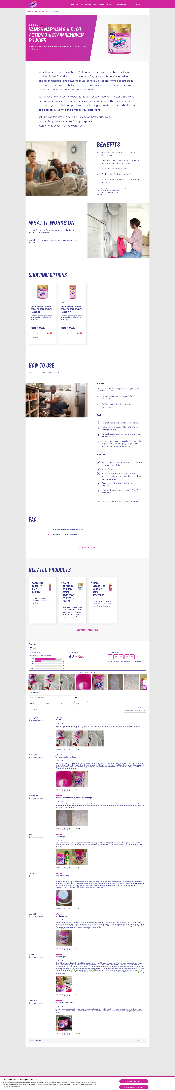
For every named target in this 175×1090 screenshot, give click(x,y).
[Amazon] (35, 338)
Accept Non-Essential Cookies (133, 1087)
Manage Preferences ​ (133, 1081)
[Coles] (49, 333)
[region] (87, 1083)
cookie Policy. (59, 1084)
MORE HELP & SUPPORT (88, 547)
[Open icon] (145, 4)
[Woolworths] (35, 333)
